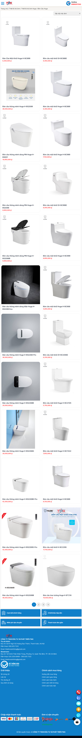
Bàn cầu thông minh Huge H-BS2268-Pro (19, 355)
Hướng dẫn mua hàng (49, 674)
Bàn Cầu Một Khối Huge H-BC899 (16, 58)
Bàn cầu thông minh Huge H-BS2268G (18, 451)
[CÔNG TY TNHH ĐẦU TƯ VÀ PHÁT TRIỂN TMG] (9, 3)
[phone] (78, 692)
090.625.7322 (14, 646)
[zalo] (78, 698)
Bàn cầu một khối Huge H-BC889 (56, 106)
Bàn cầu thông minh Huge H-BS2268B (18, 403)
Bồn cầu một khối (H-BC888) (55, 58)
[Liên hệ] (78, 709)
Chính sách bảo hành (49, 680)
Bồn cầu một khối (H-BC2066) (55, 355)
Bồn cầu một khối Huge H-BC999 (56, 256)
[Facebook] (78, 715)
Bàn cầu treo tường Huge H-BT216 (57, 595)
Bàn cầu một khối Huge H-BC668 (56, 306)
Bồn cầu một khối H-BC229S (55, 547)
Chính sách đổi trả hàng (50, 683)
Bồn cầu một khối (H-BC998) (55, 205)
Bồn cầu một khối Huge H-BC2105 (57, 403)
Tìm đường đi (5, 680)
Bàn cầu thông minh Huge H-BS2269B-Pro (19, 499)
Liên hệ (3, 677)
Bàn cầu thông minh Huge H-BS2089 (17, 106)
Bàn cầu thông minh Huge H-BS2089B (18, 595)
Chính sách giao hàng (49, 677)
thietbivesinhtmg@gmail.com (15, 649)
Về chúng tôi (5, 674)
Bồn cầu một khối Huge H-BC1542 (57, 451)
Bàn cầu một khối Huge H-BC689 (56, 499)
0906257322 (76, 4)
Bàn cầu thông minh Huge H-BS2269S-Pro (19, 547)
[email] (78, 703)
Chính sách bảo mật (49, 686)
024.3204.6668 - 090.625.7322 (20, 656)
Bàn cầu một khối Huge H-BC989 (56, 154)
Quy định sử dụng (7, 683)
